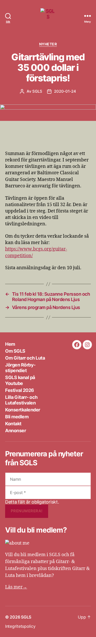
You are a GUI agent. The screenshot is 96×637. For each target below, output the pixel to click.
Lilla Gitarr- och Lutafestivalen (21, 400)
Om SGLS (15, 351)
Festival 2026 (19, 390)
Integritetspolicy (20, 626)
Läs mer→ (16, 587)
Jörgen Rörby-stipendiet (20, 367)
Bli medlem (16, 416)
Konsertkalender (22, 409)
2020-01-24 (65, 91)
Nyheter (48, 44)
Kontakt (13, 423)
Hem (10, 344)
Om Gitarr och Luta (25, 358)
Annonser (15, 430)
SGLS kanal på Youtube (20, 380)
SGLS (37, 91)
